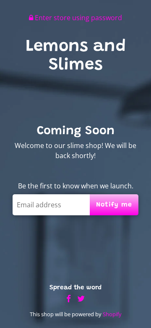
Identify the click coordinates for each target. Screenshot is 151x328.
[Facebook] (68, 299)
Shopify (112, 314)
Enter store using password (77, 17)
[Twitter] (81, 299)
